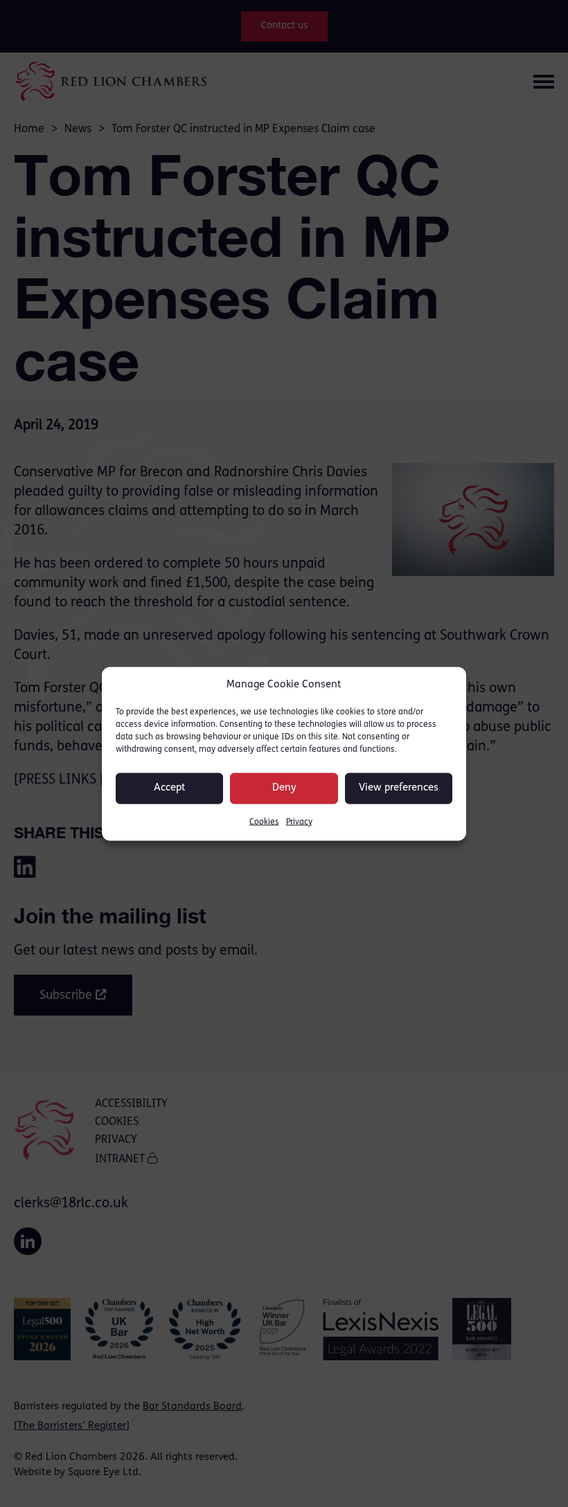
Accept (170, 788)
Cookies (264, 822)
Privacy (299, 822)
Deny (284, 788)
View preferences (398, 788)
